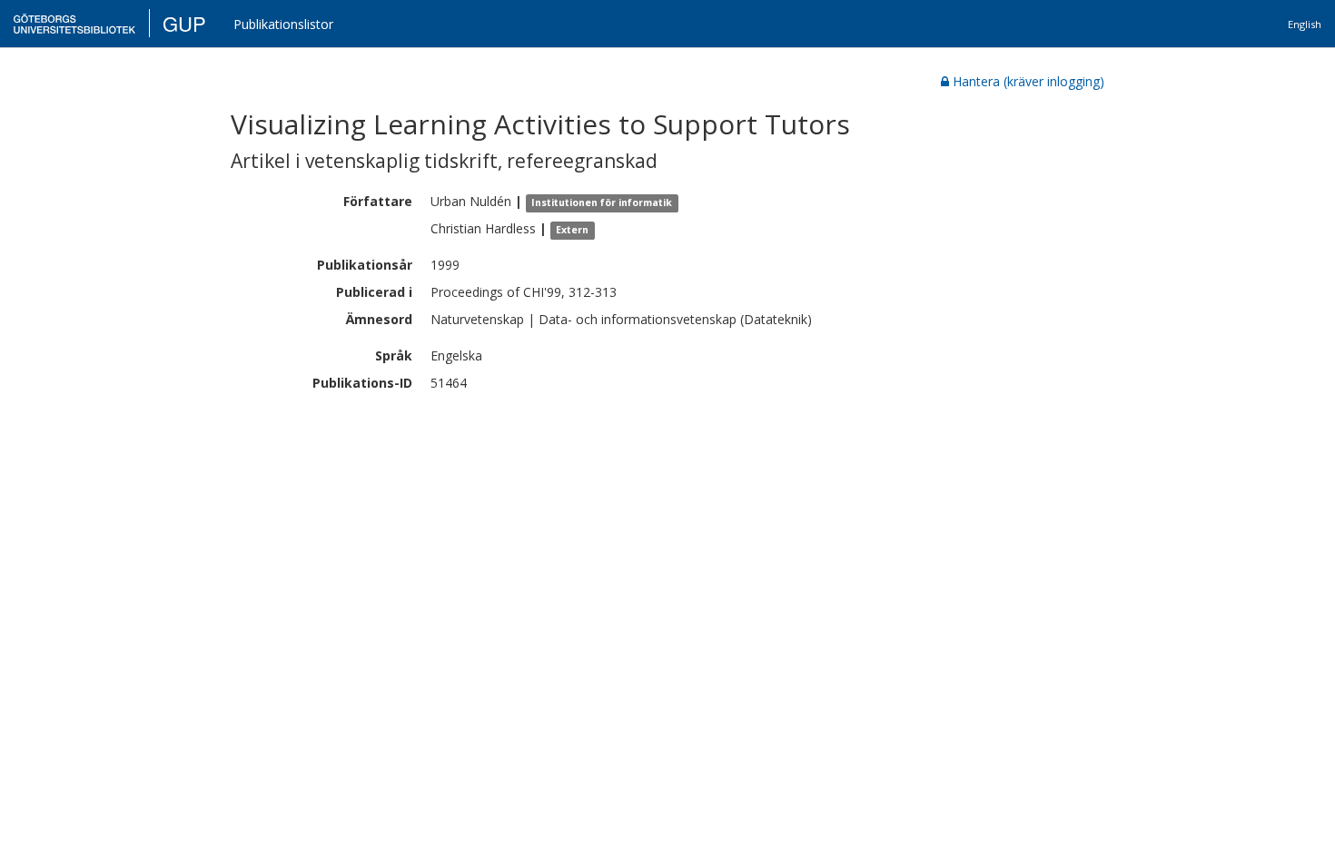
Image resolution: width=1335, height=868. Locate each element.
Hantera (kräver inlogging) (1028, 81)
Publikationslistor (283, 24)
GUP (184, 23)
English (1304, 24)
